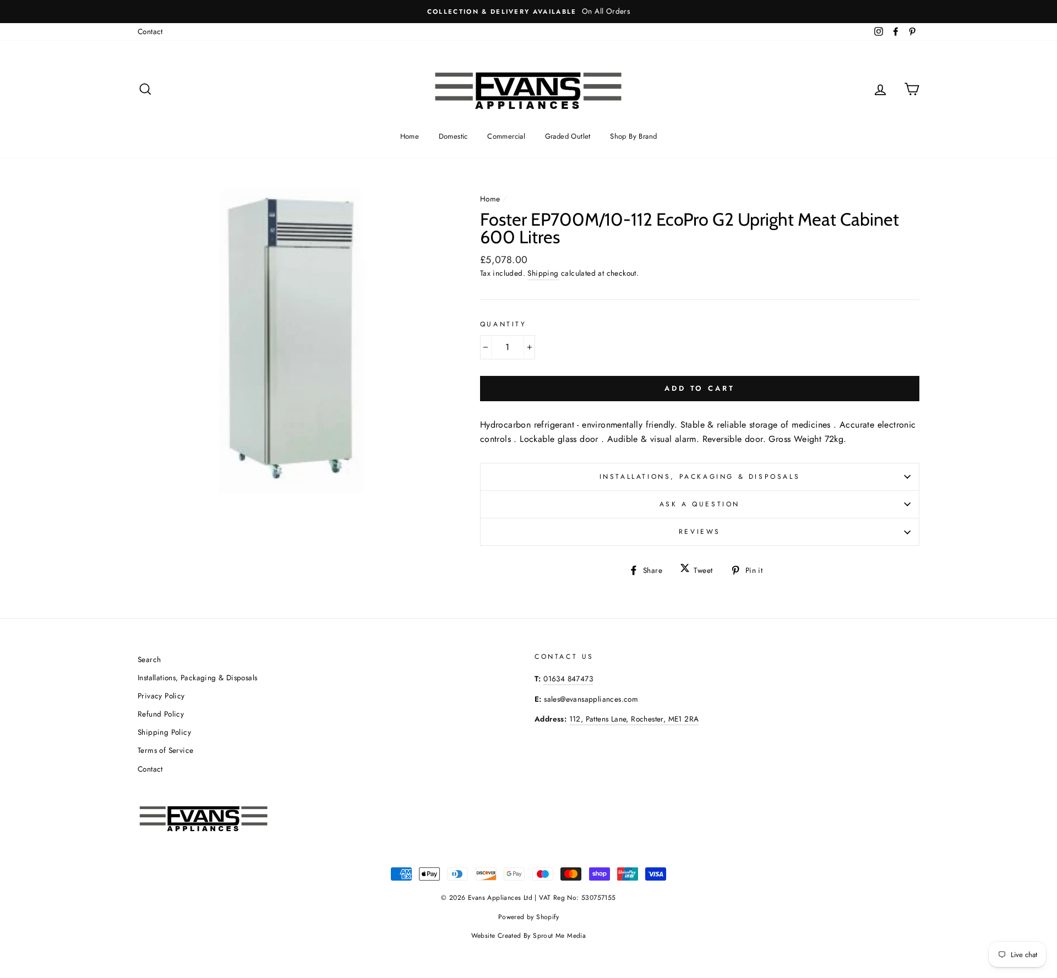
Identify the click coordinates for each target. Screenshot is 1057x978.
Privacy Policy (161, 695)
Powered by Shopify (528, 917)
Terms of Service (165, 750)
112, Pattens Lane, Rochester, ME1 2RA (634, 718)
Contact (150, 31)
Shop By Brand (633, 136)
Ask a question (700, 504)
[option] (528, 12)
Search (149, 659)
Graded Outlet (568, 136)
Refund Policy (161, 713)
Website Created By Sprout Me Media (528, 936)
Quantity (503, 324)
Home (409, 136)
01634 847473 (568, 678)
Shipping (542, 272)
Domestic (453, 136)
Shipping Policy (164, 731)
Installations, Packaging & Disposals (700, 477)
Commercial (506, 136)
